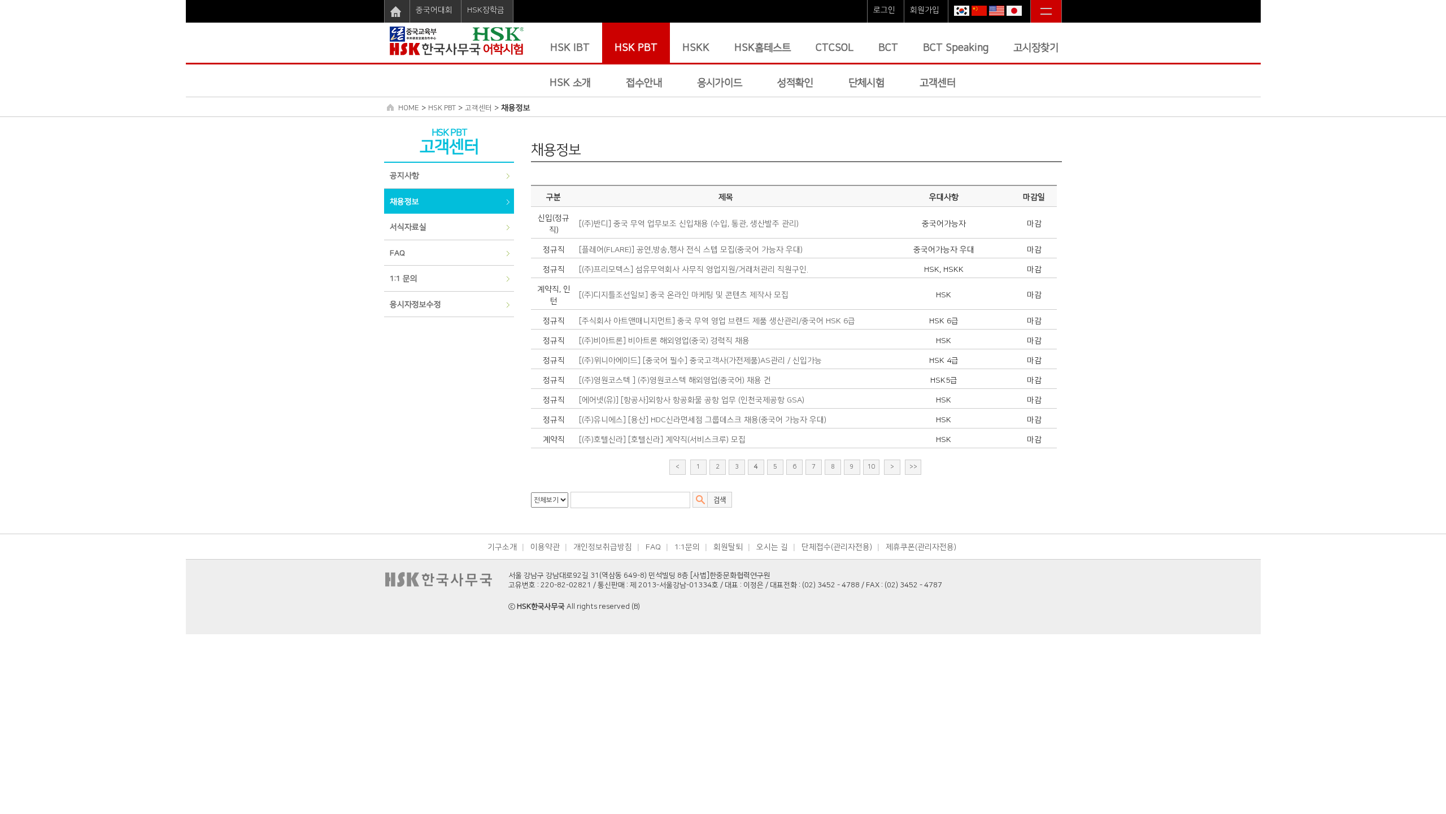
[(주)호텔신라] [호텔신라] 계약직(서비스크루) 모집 (662, 439)
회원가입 (924, 10)
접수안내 (644, 83)
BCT (888, 48)
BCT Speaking (955, 48)
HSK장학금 (485, 10)
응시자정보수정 (415, 304)
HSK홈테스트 (762, 48)
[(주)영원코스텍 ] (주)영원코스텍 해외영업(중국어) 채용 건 (675, 380)
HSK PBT (636, 48)
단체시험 (866, 83)
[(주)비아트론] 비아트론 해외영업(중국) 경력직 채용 (664, 340)
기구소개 (502, 547)
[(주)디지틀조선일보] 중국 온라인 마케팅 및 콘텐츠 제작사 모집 (684, 295)
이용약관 (545, 547)
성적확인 (795, 83)
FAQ (397, 253)
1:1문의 (687, 547)
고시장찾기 (1036, 48)
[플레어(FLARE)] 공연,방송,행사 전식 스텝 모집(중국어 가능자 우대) (691, 249)
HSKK (695, 48)
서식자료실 (408, 227)
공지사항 (404, 175)
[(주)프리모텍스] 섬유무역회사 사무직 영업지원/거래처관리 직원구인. (693, 269)
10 (872, 467)
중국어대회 (434, 10)
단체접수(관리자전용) (837, 547)
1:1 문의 (403, 278)
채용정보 (404, 201)
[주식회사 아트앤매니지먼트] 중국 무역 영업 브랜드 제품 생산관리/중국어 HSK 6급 (717, 321)
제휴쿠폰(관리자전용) (921, 547)
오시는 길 (772, 547)
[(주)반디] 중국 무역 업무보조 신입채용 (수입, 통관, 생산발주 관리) (689, 223)
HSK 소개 (570, 83)
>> (913, 467)
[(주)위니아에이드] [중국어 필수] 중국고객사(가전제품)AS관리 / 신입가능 (700, 360)
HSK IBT (570, 48)
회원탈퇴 (728, 547)
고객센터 (938, 83)
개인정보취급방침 (602, 547)
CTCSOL (834, 48)
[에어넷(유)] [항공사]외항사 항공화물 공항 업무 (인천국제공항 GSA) (691, 400)
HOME (408, 108)
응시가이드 (719, 83)
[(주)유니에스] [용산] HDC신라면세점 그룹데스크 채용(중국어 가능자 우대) (702, 420)
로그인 (884, 10)
